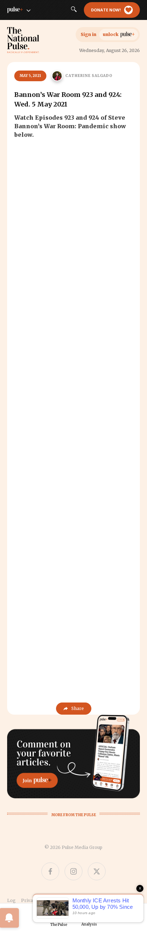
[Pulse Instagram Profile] (73, 871)
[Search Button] (74, 10)
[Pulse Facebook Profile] (50, 871)
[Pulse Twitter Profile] (97, 871)
